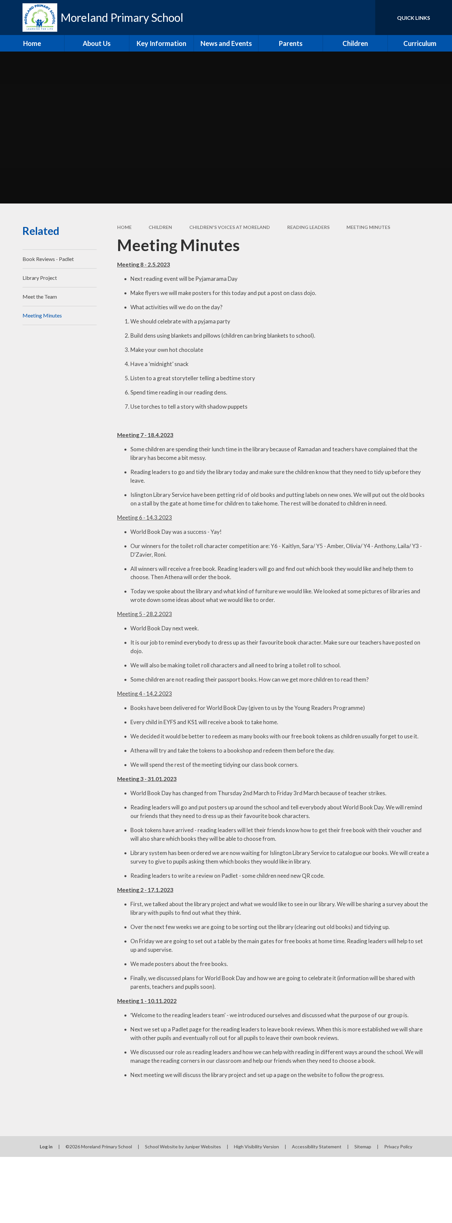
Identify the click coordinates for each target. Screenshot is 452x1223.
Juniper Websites (203, 1146)
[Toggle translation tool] (340, 17)
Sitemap (362, 1146)
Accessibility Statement (316, 1146)
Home (124, 227)
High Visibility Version (256, 1146)
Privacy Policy (398, 1146)
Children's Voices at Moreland (229, 227)
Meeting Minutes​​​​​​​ (368, 227)
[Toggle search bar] (363, 17)
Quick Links (413, 18)
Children (160, 227)
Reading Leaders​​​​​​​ (308, 227)
